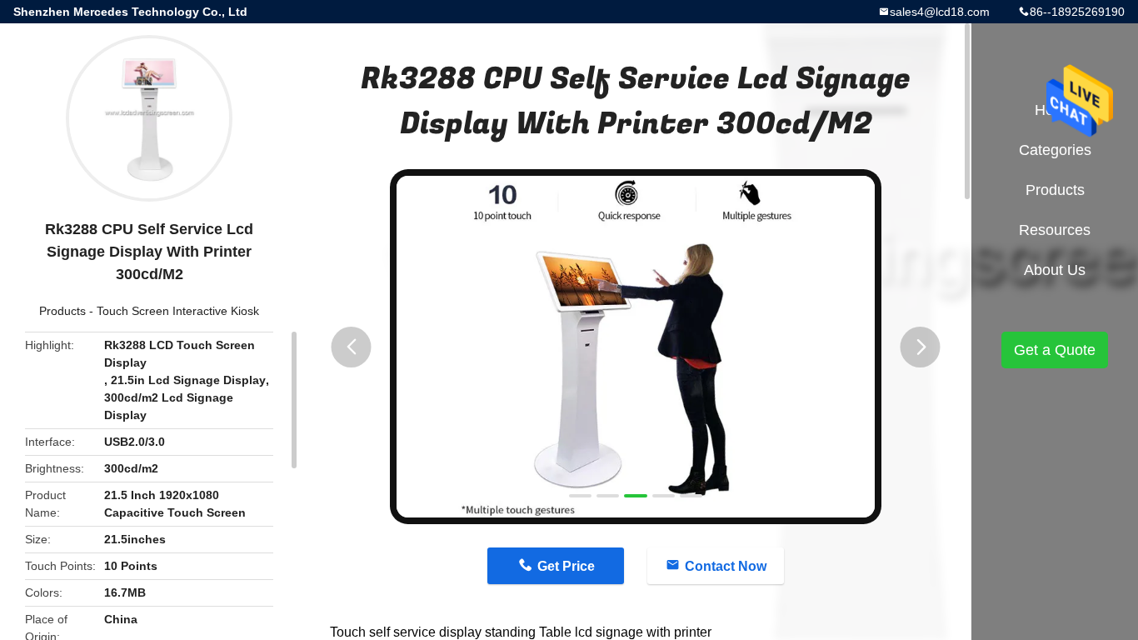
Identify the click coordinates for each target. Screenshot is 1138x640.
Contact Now (725, 566)
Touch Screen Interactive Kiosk (178, 311)
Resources (1055, 230)
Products (62, 311)
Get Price (566, 566)
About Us (1055, 270)
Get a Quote (1055, 350)
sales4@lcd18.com (940, 11)
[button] (352, 347)
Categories (1055, 150)
